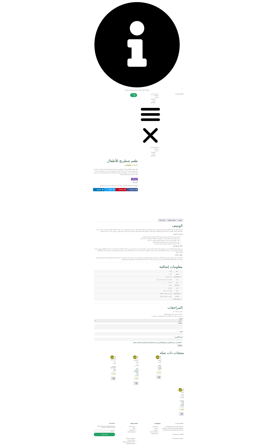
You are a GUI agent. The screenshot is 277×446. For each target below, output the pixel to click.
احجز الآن (134, 179)
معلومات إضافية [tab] (172, 220)
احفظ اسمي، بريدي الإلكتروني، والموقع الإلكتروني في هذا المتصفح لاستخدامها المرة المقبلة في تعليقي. (157, 342)
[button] (150, 125)
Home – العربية (154, 94)
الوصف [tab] (180, 220)
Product (156, 95)
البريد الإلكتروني (178, 337)
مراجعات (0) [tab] (162, 220)
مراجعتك (180, 323)
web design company (177, 438)
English (153, 99)
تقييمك (181, 318)
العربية (156, 97)
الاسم (181, 331)
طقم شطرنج (113, 185)
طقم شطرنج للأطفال (104, 185)
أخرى (124, 185)
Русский (153, 102)
